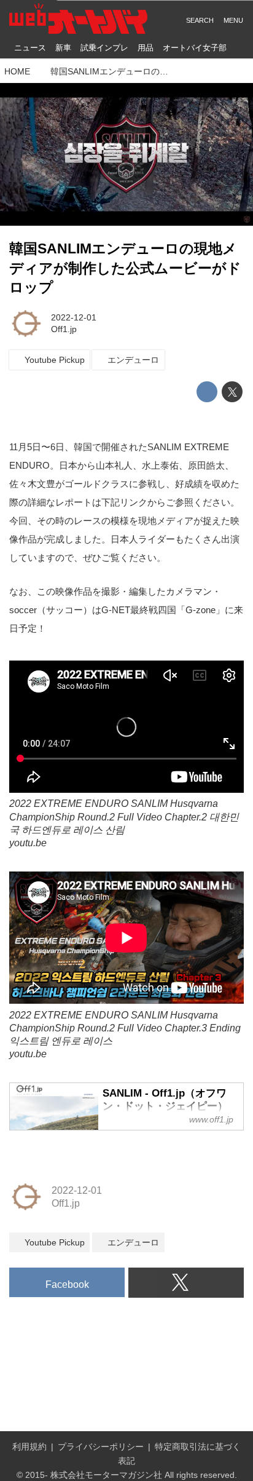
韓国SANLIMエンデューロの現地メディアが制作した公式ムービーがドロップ (125, 268)
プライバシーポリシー (101, 1446)
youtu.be (28, 842)
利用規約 (29, 1446)
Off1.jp (64, 329)
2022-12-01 (73, 317)
